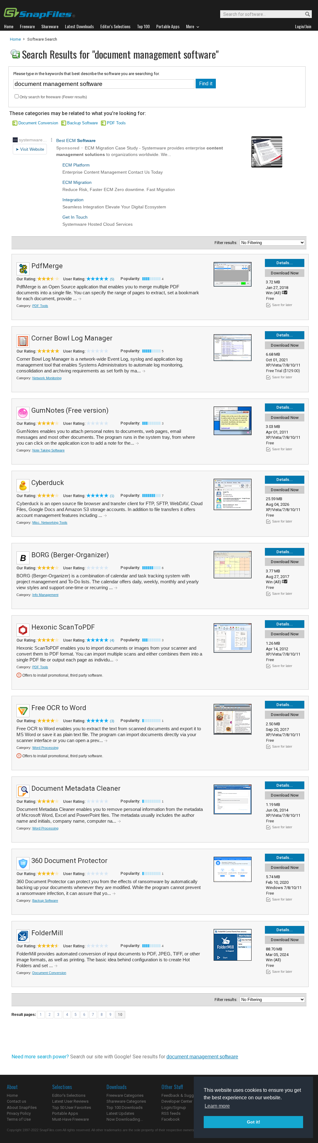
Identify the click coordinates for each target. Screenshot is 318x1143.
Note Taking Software (48, 450)
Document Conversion (38, 123)
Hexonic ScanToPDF (63, 627)
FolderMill (47, 933)
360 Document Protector (69, 861)
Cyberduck (47, 483)
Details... (284, 262)
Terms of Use (19, 1119)
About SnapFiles (22, 1107)
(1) (112, 496)
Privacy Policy (19, 1113)
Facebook (170, 1119)
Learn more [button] (217, 1106)
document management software (202, 1056)
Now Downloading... (125, 1119)
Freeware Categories (125, 1095)
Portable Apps (65, 1113)
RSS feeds (170, 1113)
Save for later (282, 305)
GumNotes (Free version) (70, 410)
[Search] (304, 14)
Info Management (45, 595)
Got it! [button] (253, 1121)
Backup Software (82, 123)
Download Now (285, 273)
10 (120, 1014)
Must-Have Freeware (70, 1119)
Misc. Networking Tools (49, 522)
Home (15, 39)
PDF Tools (116, 123)
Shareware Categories (126, 1101)
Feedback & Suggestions (184, 1095)
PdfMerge (47, 266)
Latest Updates (120, 1113)
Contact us (16, 1101)
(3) (112, 721)
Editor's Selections (68, 1095)
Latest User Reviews (70, 1101)
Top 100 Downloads (125, 1107)
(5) (112, 279)
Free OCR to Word (58, 708)
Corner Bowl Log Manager (71, 338)
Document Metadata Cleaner (75, 788)
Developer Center (176, 1101)
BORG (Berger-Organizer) (70, 555)
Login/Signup (173, 1107)
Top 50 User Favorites (71, 1107)
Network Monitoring (46, 378)
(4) (112, 640)
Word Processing (45, 747)
